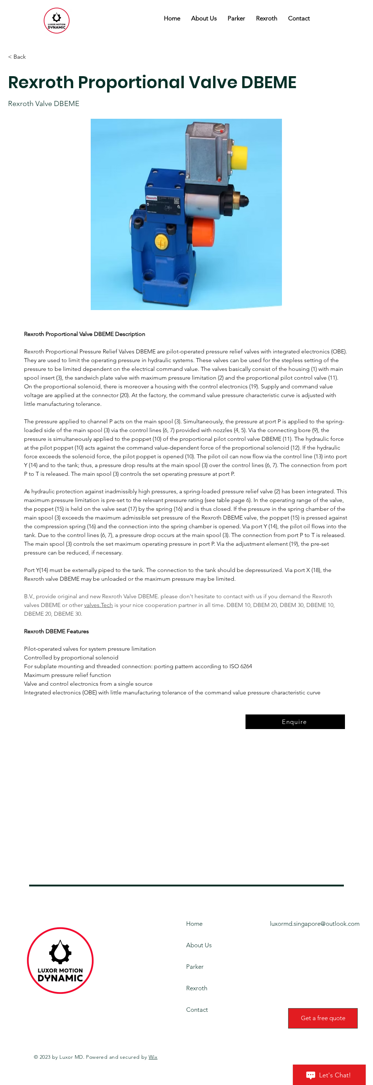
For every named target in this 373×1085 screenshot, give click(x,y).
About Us (199, 945)
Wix (153, 1057)
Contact (197, 1009)
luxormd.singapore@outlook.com (315, 923)
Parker (195, 966)
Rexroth (196, 988)
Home (194, 923)
